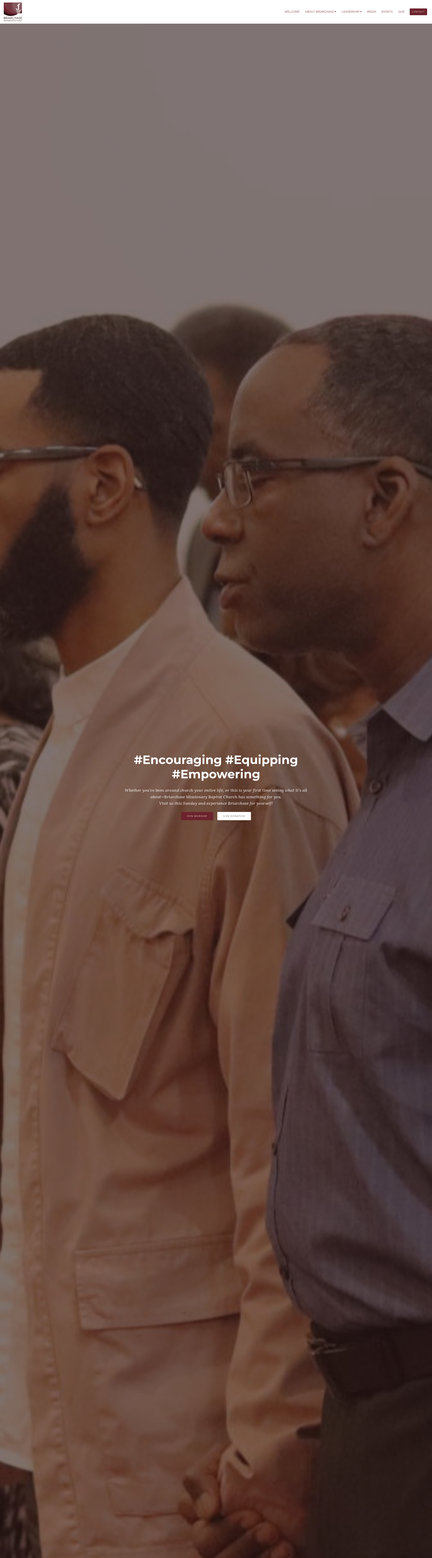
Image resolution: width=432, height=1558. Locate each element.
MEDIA (371, 11)
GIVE (401, 11)
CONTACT (418, 11)
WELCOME (292, 11)
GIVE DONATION (234, 816)
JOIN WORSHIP (197, 816)
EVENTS (387, 11)
